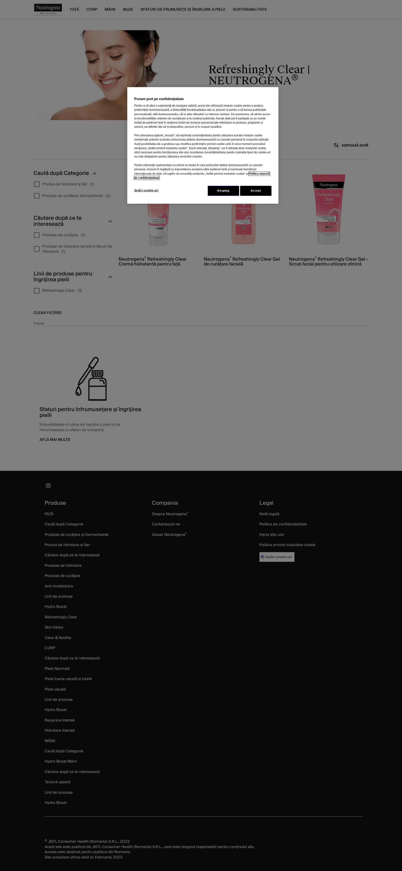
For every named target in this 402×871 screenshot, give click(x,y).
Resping (223, 190)
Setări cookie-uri (146, 190)
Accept (256, 190)
